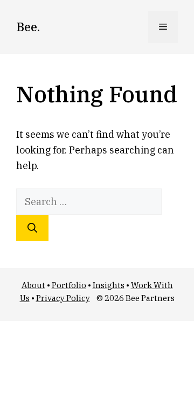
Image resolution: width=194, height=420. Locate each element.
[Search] (32, 228)
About (33, 285)
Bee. (28, 26)
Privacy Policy (63, 298)
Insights (108, 285)
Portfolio (69, 285)
